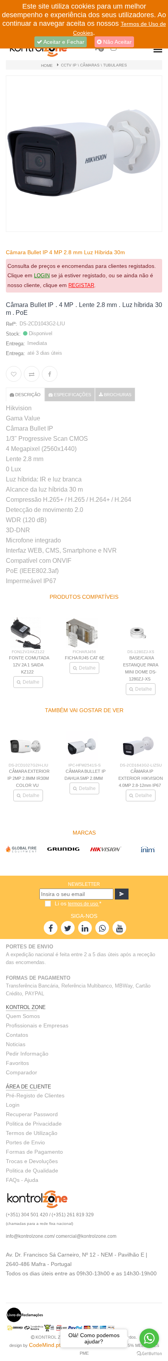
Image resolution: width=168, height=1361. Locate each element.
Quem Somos (23, 1016)
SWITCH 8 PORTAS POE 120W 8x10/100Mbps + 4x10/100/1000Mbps (144, 673)
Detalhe (34, 668)
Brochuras (117, 394)
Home (47, 65)
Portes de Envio (25, 1142)
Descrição (27, 394)
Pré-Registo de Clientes (35, 1095)
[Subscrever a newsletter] (122, 894)
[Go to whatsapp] (149, 1338)
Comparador (21, 1072)
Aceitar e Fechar (63, 42)
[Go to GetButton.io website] (149, 1353)
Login (13, 1105)
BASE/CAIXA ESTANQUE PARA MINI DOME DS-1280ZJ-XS (87, 668)
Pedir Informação (27, 1053)
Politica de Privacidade (34, 1123)
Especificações (72, 394)
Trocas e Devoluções (32, 1161)
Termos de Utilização (31, 1133)
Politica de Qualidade (32, 1170)
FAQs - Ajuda (22, 1180)
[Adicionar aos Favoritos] (13, 374)
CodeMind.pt (45, 1345)
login (42, 275)
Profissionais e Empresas (37, 1025)
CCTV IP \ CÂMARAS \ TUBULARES (94, 65)
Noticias (15, 1044)
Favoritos (17, 1063)
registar (81, 285)
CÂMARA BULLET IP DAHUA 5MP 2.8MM (84, 775)
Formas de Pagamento (34, 1152)
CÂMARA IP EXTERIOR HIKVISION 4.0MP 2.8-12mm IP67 (140, 778)
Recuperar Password (32, 1114)
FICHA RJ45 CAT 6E (31, 657)
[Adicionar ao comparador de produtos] (31, 374)
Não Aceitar (117, 42)
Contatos (17, 1035)
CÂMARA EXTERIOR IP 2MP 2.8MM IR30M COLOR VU (28, 778)
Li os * (78, 904)
